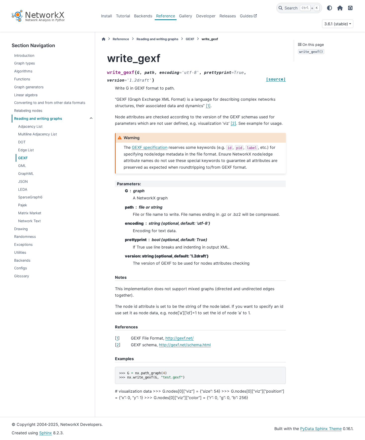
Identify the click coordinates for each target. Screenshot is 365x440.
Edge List (26, 150)
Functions (22, 79)
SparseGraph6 (30, 197)
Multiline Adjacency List (37, 134)
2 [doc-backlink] (117, 344)
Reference (165, 15)
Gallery (185, 15)
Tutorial (123, 15)
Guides (246, 15)
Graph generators (29, 87)
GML (22, 165)
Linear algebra (25, 95)
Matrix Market (29, 213)
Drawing (21, 229)
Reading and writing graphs (38, 118)
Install (106, 15)
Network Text (29, 221)
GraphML (26, 173)
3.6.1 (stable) (336, 23)
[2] (233, 123)
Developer (206, 15)
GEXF (23, 158)
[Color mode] (329, 8)
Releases (227, 15)
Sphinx (45, 432)
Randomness (25, 236)
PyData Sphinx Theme (321, 428)
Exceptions (23, 244)
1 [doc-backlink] (117, 338)
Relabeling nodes (28, 110)
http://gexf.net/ (179, 338)
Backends (143, 15)
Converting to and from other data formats (49, 102)
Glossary (21, 276)
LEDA (22, 189)
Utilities (20, 252)
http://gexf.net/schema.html (185, 344)
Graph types (24, 63)
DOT (22, 142)
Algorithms (23, 71)
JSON (23, 181)
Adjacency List (30, 126)
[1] (208, 105)
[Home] (103, 39)
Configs (20, 268)
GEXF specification (149, 147)
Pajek (22, 205)
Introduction (24, 55)
